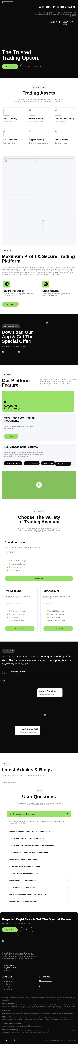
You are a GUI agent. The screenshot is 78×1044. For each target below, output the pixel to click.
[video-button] (39, 485)
